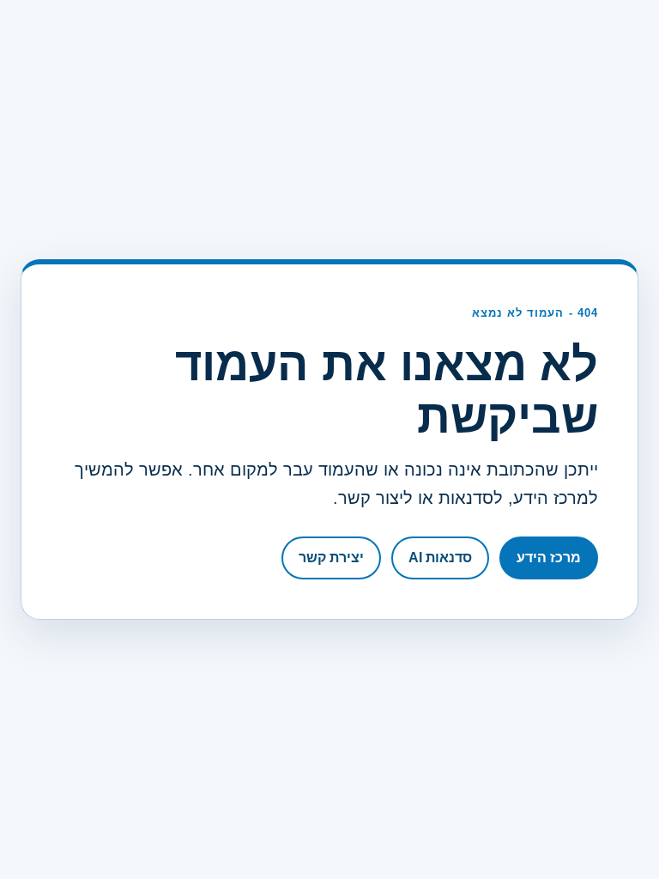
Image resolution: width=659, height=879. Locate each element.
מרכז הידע (549, 557)
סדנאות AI (440, 557)
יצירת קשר (331, 557)
